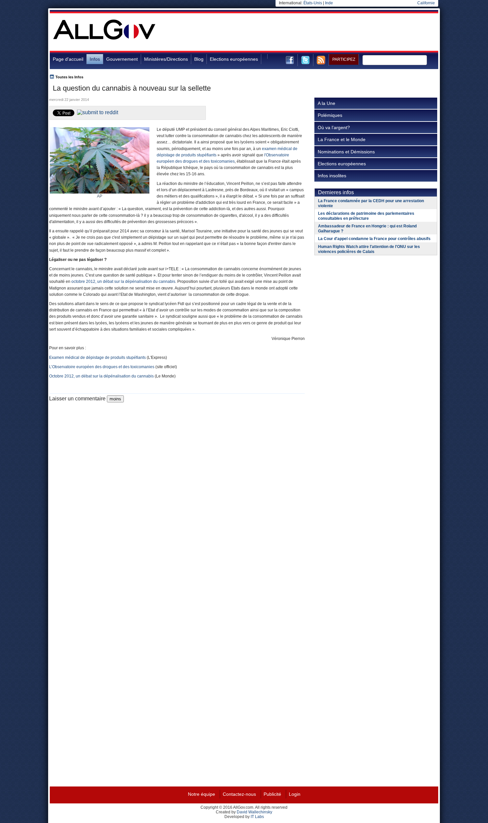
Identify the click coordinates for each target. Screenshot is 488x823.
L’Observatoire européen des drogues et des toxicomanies (101, 367)
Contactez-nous (239, 794)
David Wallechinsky (254, 812)
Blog (198, 59)
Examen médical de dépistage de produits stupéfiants (98, 357)
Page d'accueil (68, 59)
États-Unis (312, 3)
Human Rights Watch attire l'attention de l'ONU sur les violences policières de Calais (369, 249)
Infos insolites (332, 175)
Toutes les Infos (69, 77)
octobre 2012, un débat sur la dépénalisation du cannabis (123, 281)
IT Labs (257, 816)
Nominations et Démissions (346, 151)
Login (294, 794)
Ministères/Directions (166, 59)
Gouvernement (122, 59)
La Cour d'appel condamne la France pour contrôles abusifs (374, 238)
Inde (329, 3)
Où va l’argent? (334, 127)
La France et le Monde (342, 139)
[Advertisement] (317, 34)
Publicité (272, 794)
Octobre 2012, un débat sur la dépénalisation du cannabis (101, 376)
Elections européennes (234, 59)
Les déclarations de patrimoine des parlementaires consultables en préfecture (366, 216)
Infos (95, 59)
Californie (426, 3)
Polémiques (330, 115)
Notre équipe (201, 794)
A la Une (326, 103)
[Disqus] (177, 485)
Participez (343, 59)
